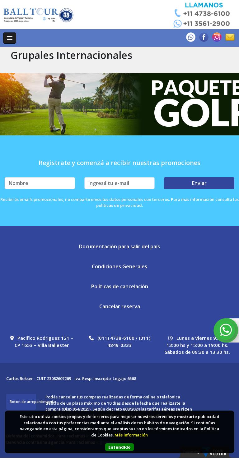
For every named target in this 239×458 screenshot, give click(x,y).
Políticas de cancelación (119, 286)
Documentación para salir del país (119, 246)
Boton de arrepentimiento (23, 401)
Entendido (119, 447)
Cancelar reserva (119, 306)
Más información (131, 435)
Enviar (199, 183)
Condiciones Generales (119, 266)
